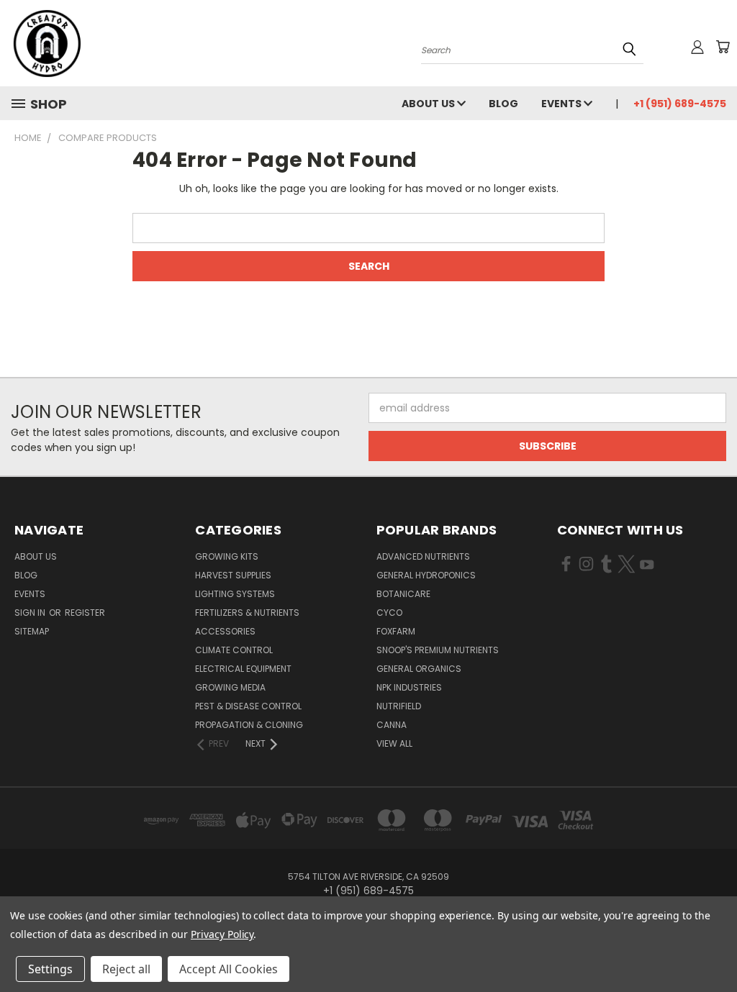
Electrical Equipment (243, 669)
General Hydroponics (426, 575)
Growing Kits (226, 556)
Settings (50, 969)
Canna (391, 725)
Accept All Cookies (228, 969)
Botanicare (403, 594)
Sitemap (31, 631)
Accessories (225, 631)
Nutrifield (398, 706)
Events (562, 103)
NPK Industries (409, 687)
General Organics (418, 669)
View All (394, 743)
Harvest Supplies (233, 575)
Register (85, 612)
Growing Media (230, 687)
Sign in (31, 612)
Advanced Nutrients (423, 556)
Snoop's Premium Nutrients (437, 650)
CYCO (389, 612)
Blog (503, 103)
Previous (715, 947)
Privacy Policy (222, 934)
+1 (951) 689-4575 (679, 103)
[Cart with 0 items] (722, 47)
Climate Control (234, 650)
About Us (429, 103)
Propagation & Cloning (249, 725)
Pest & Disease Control (248, 706)
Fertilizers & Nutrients (247, 612)
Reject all (126, 969)
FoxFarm (395, 631)
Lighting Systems (235, 594)
